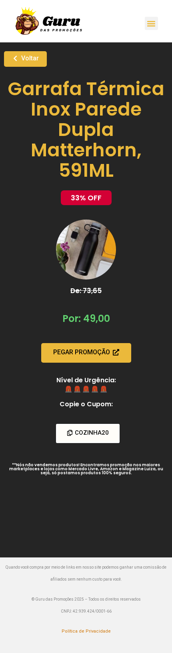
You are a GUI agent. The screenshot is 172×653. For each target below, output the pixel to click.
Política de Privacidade (86, 631)
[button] (151, 23)
